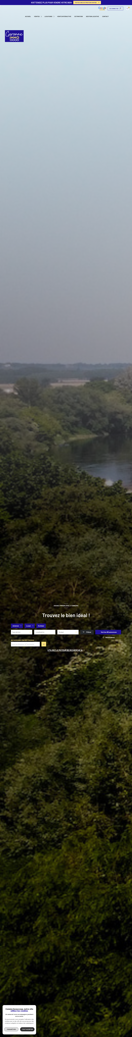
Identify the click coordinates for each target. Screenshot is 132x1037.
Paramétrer (11, 1029)
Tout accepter (27, 1029)
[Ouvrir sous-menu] (42, 16)
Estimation (78, 16)
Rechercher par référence (22, 640)
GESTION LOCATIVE (92, 16)
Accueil (28, 16)
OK (44, 644)
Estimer (41, 626)
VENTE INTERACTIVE (64, 16)
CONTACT (105, 16)
